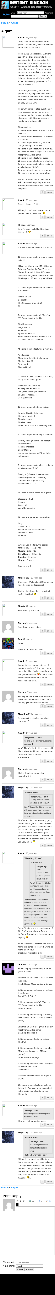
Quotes (47, 1201)
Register (6, 14)
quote (49, 192)
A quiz (14, 22)
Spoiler (17, 1205)
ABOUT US (28, 7)
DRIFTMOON (44, 7)
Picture (30, 1201)
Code (50, 1201)
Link (33, 1201)
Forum (5, 22)
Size (40, 1201)
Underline (24, 1201)
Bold (17, 1201)
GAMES (14, 7)
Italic (21, 1201)
